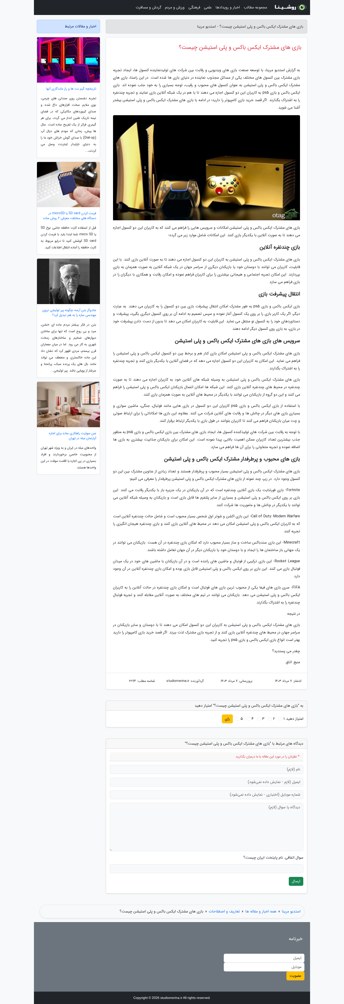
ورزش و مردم (175, 7)
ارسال (296, 881)
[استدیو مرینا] (290, 7)
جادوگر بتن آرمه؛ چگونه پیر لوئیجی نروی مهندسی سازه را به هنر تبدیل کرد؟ (69, 313)
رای (227, 719)
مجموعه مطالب (255, 7)
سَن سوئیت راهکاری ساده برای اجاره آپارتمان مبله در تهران (72, 436)
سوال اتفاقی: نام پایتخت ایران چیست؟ (273, 858)
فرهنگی (194, 7)
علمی (208, 7)
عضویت (295, 976)
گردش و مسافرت (148, 7)
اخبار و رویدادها (228, 7)
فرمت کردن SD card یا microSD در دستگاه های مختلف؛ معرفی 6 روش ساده (69, 216)
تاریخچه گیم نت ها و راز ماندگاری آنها (71, 88)
